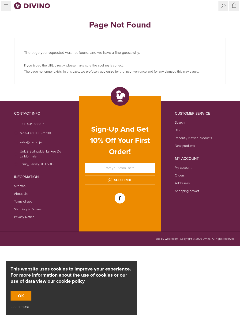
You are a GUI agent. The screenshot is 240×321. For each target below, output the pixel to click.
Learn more (20, 306)
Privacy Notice (24, 217)
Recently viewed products (193, 138)
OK (21, 296)
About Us (20, 193)
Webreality (171, 239)
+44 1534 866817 (32, 123)
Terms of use (23, 201)
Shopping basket (187, 190)
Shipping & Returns (27, 209)
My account (183, 167)
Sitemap (20, 186)
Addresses (182, 183)
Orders (179, 175)
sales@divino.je (31, 142)
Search (180, 122)
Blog (178, 130)
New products (185, 145)
